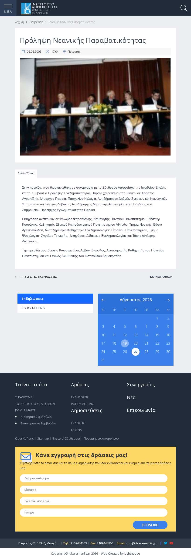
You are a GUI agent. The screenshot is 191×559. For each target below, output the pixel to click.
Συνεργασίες (141, 384)
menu (8, 12)
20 (135, 343)
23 (168, 343)
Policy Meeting (82, 404)
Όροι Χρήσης (24, 438)
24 (103, 351)
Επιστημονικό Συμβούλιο (38, 423)
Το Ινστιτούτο (31, 384)
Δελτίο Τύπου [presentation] (26, 173)
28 (146, 351)
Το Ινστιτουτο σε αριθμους (35, 404)
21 (146, 343)
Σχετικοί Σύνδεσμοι (66, 438)
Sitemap (43, 438)
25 (114, 351)
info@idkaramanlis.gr (141, 543)
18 (114, 343)
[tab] (26, 173)
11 (114, 335)
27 (135, 351)
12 (125, 335)
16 (168, 335)
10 (103, 335)
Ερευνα (76, 429)
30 (168, 351)
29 (157, 351)
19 (125, 343)
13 (135, 335)
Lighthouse (132, 553)
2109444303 (79, 543)
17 (103, 343)
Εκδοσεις (78, 423)
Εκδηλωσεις (80, 397)
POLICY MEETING (33, 308)
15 (157, 335)
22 (157, 343)
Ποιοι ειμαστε (25, 410)
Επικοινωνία (141, 410)
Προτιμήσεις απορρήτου (101, 438)
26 (125, 351)
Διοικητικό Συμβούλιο (36, 417)
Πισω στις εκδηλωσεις (39, 276)
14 (146, 335)
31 (103, 360)
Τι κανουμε (23, 397)
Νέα (131, 397)
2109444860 (105, 543)
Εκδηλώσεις (33, 298)
